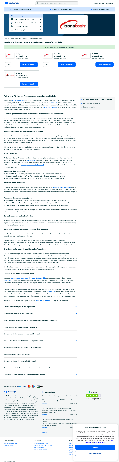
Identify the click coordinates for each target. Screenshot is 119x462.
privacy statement (100, 442)
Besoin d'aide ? (110, 3)
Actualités (50, 392)
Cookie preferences (95, 453)
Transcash (24, 38)
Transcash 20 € (21, 56)
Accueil (6, 38)
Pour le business (99, 3)
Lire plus (44, 404)
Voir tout (44, 432)
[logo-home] (11, 3)
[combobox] (58, 3)
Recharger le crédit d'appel (41, 443)
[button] (40, 313)
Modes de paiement (9, 445)
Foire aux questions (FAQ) (10, 443)
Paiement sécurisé (28, 64)
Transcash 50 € (59, 56)
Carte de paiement (15, 38)
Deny (95, 458)
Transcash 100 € (97, 56)
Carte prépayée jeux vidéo (41, 449)
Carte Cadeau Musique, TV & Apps (43, 445)
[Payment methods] (30, 386)
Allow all (95, 447)
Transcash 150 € (22, 75)
